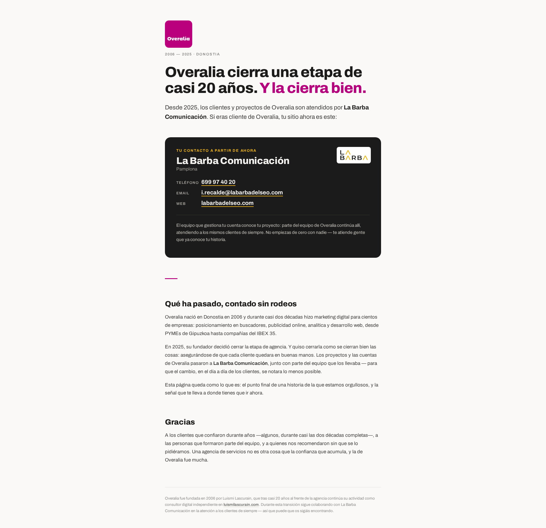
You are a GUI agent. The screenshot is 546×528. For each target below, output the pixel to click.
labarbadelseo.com (227, 203)
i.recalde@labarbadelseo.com (242, 192)
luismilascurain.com (241, 504)
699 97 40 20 (218, 182)
